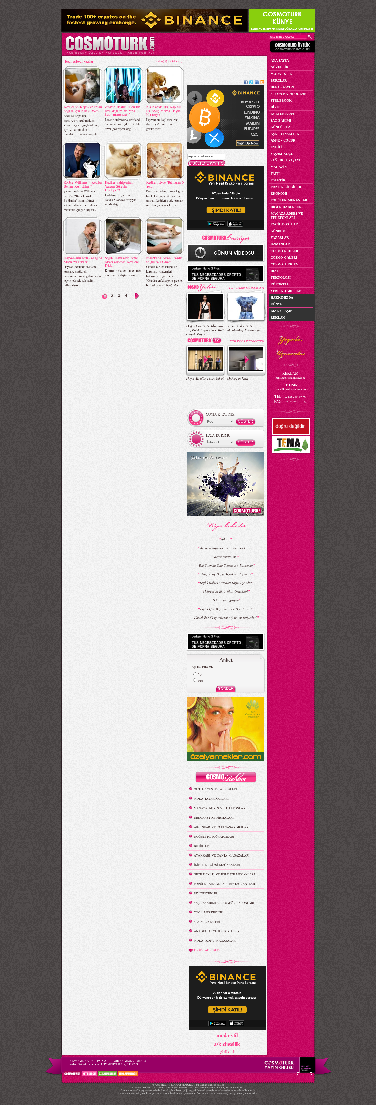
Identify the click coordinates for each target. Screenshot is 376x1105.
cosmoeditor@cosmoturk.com (290, 389)
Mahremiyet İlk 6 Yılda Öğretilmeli (226, 591)
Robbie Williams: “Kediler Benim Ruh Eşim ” (83, 184)
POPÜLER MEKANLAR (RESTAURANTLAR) (225, 884)
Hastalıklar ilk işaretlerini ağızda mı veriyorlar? (225, 617)
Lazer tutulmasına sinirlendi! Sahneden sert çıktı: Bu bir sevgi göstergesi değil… (123, 124)
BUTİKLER (201, 846)
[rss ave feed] (262, 83)
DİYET (276, 107)
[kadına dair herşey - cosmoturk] (110, 53)
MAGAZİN (279, 167)
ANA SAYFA (280, 60)
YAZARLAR (280, 238)
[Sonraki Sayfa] (137, 296)
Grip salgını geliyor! (226, 600)
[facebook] (246, 83)
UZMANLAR (280, 244)
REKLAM (278, 317)
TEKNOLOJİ (281, 277)
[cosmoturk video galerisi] (205, 341)
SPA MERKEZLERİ (207, 921)
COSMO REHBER (284, 251)
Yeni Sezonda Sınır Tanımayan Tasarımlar (225, 565)
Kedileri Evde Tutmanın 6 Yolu (165, 184)
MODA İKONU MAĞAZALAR (215, 940)
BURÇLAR (279, 80)
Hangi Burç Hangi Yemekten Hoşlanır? (225, 574)
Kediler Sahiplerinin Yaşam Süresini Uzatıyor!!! (119, 186)
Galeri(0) (176, 61)
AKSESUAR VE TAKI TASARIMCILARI (221, 827)
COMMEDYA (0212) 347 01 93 (120, 1064)
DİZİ (274, 271)
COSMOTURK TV (284, 264)
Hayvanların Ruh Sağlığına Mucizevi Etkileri (83, 259)
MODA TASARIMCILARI (211, 798)
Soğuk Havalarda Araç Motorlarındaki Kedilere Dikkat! (122, 261)
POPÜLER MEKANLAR (289, 200)
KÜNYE (276, 304)
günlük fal (227, 1051)
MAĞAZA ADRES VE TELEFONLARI (220, 808)
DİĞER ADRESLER (207, 950)
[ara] (310, 37)
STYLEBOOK (281, 100)
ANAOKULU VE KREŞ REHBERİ (217, 931)
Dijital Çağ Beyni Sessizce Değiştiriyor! (226, 608)
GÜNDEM (278, 231)
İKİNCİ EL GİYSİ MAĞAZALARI (217, 865)
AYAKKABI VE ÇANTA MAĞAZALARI (221, 855)
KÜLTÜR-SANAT (283, 114)
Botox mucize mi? (225, 556)
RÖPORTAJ (280, 284)
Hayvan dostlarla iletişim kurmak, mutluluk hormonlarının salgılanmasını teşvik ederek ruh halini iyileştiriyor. (82, 275)
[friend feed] (257, 83)
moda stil (227, 1035)
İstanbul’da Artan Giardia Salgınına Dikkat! (164, 259)
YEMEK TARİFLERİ (287, 291)
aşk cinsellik (227, 1044)
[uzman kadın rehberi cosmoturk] (225, 777)
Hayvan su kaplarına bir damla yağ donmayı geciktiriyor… (161, 124)
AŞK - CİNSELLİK (285, 134)
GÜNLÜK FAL (282, 127)
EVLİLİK (278, 147)
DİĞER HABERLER (286, 207)
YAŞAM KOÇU (282, 154)
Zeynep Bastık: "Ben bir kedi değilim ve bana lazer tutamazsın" (122, 110)
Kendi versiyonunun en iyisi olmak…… (225, 548)
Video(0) (161, 61)
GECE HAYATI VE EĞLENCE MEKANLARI (224, 874)
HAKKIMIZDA (282, 297)
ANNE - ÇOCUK (283, 140)
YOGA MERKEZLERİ (208, 912)
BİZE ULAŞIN (281, 311)
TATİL (276, 174)
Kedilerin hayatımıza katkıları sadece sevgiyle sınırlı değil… (120, 200)
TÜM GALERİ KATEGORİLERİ (246, 287)
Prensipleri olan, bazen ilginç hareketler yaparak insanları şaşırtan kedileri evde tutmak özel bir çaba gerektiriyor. (165, 198)
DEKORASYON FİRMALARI (214, 817)
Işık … (225, 539)
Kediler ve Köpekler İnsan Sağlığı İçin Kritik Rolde (83, 108)
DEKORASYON (282, 87)
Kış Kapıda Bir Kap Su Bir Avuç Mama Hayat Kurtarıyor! (163, 110)
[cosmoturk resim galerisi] (205, 286)
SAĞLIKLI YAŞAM (285, 160)
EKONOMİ (279, 194)
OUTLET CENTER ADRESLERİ (215, 789)
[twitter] (251, 83)
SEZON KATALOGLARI (289, 94)
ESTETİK (278, 180)
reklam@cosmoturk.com (290, 378)
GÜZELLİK (280, 67)
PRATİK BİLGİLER (286, 187)
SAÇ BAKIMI (281, 120)
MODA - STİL (281, 74)
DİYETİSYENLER (206, 893)
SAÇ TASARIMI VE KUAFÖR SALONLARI (224, 903)
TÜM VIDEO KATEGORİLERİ (247, 341)
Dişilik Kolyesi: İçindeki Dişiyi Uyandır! (226, 582)
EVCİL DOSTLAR (284, 224)
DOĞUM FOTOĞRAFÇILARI (214, 836)
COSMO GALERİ (284, 257)
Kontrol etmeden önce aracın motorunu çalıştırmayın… (123, 272)
